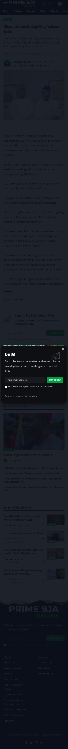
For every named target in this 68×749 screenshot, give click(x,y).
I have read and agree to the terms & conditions (30, 386)
